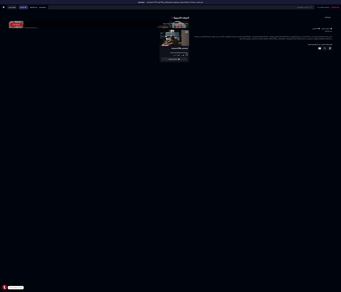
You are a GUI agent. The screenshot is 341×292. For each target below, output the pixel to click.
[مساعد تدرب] (4, 287)
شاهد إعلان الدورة (173, 59)
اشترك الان (16, 24)
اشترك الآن (141, 2)
